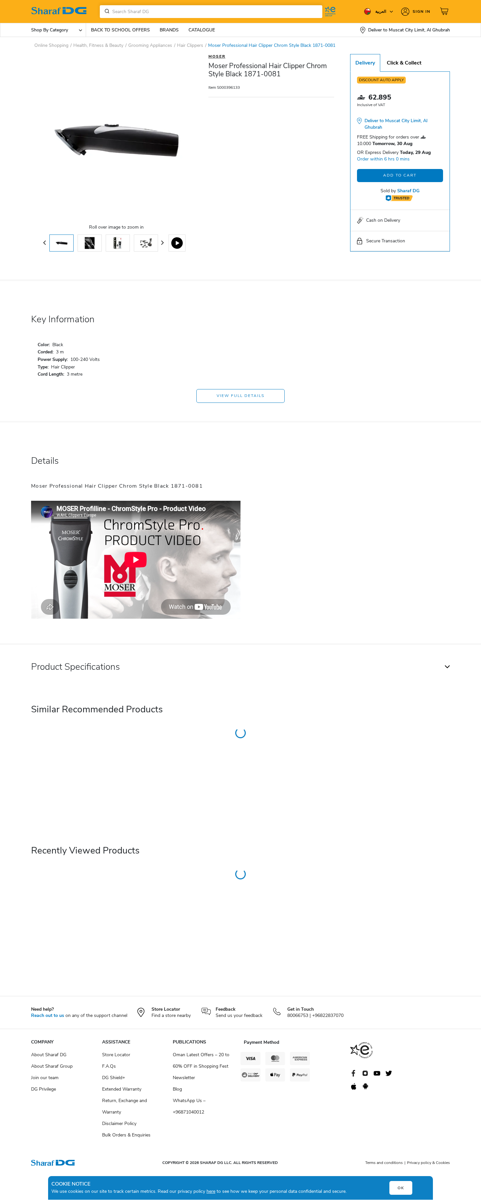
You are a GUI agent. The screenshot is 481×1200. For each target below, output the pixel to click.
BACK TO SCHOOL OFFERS (120, 30)
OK (401, 1188)
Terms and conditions (384, 1162)
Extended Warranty (121, 1089)
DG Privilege (43, 1089)
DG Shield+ (113, 1078)
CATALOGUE (201, 30)
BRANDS (169, 30)
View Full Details (240, 395)
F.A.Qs (109, 1066)
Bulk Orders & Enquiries (126, 1135)
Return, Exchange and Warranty (124, 1106)
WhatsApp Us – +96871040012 (189, 1106)
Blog (177, 1089)
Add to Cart (400, 175)
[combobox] (211, 11)
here (210, 1191)
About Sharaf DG (48, 1055)
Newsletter (184, 1078)
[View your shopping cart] (445, 11)
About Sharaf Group (52, 1066)
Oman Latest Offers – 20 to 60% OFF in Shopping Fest (201, 1060)
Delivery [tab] (365, 62)
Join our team (45, 1078)
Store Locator (116, 1055)
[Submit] (106, 11)
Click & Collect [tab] (404, 62)
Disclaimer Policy (119, 1123)
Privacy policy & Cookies (428, 1162)
